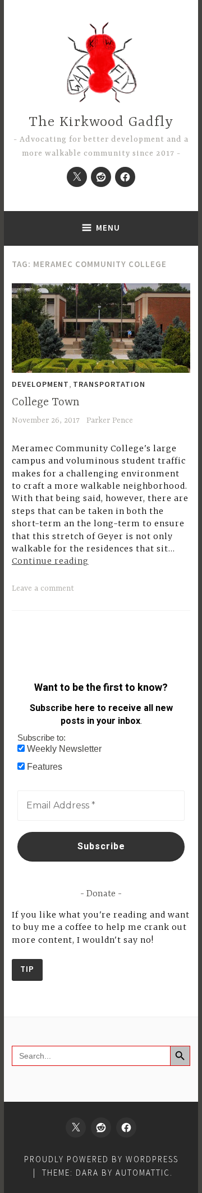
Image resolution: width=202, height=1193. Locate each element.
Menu (108, 227)
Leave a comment (43, 588)
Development (40, 384)
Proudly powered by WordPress (101, 1159)
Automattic (143, 1172)
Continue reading (50, 561)
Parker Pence (109, 420)
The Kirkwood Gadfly (101, 122)
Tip (27, 968)
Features (43, 766)
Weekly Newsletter (63, 749)
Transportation (109, 384)
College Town (46, 402)
